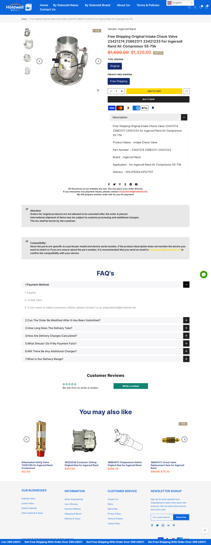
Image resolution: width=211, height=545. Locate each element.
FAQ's (110, 504)
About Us (123, 5)
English (177, 2)
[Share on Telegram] (130, 184)
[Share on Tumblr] (125, 184)
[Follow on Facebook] (152, 525)
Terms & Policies (148, 5)
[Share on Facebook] (109, 184)
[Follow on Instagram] (163, 525)
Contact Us (48, 9)
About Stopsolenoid (74, 499)
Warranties (113, 509)
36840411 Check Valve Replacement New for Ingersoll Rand (167, 465)
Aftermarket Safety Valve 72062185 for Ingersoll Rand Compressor (37, 465)
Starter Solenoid (29, 508)
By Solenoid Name (65, 5)
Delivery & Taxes (72, 518)
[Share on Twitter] (114, 184)
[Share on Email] (136, 184)
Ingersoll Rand (127, 29)
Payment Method (73, 509)
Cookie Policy (114, 523)
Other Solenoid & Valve (32, 513)
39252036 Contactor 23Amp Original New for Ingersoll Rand (81, 464)
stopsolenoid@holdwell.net (133, 191)
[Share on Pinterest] (120, 184)
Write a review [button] (131, 386)
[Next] (98, 61)
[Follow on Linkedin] (168, 525)
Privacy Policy (114, 513)
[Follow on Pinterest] (174, 525)
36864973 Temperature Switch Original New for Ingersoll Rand (125, 464)
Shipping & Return (73, 513)
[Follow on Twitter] (157, 525)
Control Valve (28, 503)
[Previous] (39, 61)
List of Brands (71, 504)
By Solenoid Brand (97, 5)
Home (44, 5)
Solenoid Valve (28, 498)
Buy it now (149, 99)
